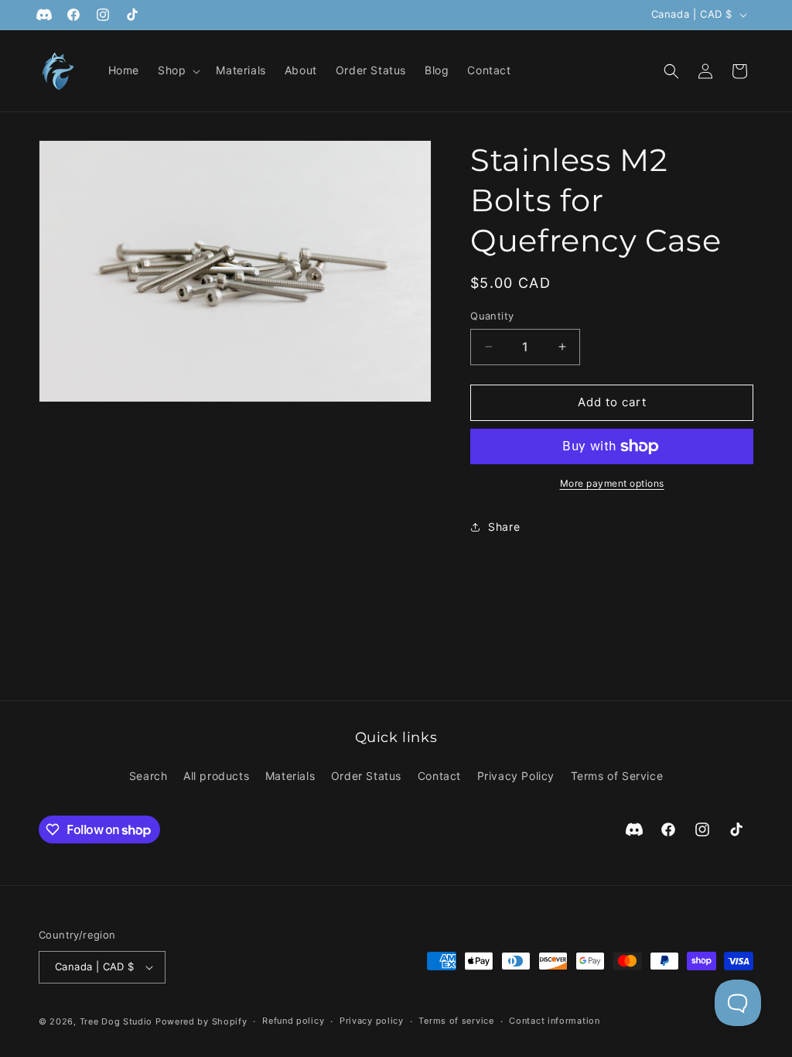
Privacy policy (372, 1020)
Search (148, 775)
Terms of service (455, 1020)
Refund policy (293, 1020)
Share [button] (504, 526)
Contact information (554, 1020)
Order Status (366, 775)
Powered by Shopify (201, 1021)
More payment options (612, 483)
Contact (439, 775)
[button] (177, 70)
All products (216, 775)
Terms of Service (617, 775)
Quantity (492, 316)
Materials (290, 775)
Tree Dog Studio (116, 1021)
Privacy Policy (516, 775)
